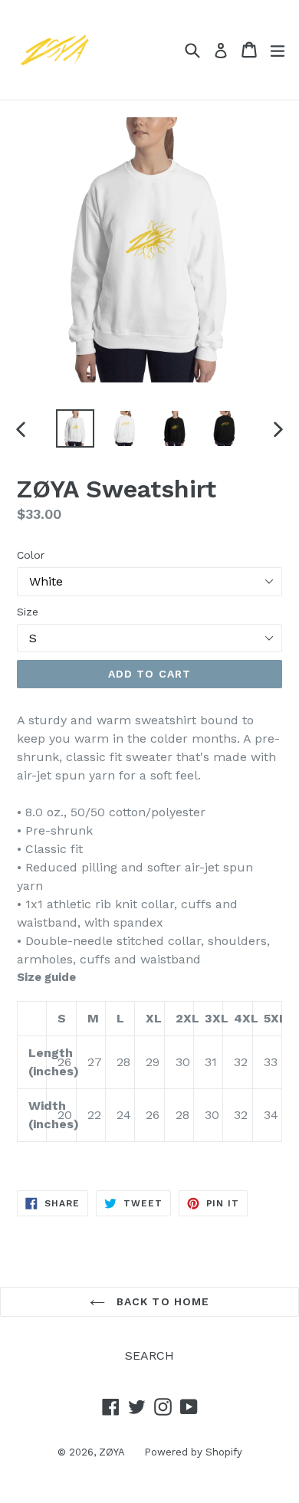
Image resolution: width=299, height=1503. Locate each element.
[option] (75, 428)
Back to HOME (161, 1301)
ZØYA (112, 1452)
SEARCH (149, 1355)
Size (27, 611)
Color (30, 555)
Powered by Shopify (193, 1452)
